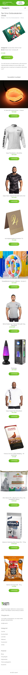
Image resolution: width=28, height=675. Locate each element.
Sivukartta (3, 664)
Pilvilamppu (14, 368)
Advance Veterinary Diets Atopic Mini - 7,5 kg (14, 542)
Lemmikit (3, 636)
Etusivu (3, 17)
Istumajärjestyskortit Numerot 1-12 (14, 238)
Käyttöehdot (4, 659)
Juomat (3, 631)
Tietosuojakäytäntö (6, 662)
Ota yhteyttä (4, 656)
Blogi (2, 654)
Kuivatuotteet (11, 47)
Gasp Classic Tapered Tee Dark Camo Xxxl (14, 196)
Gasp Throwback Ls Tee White (14, 153)
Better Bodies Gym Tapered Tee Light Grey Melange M (14, 324)
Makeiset (3, 639)
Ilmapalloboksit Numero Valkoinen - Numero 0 (14, 281)
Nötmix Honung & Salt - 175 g (14, 585)
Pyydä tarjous (20, 3)
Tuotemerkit (4, 642)
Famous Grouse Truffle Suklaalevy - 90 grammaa (14, 454)
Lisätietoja (7, 57)
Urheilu (2, 644)
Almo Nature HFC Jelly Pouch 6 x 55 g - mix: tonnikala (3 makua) (14, 498)
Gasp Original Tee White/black (14, 411)
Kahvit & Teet (18, 47)
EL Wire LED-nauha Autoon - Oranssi (14, 110)
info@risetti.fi (4, 623)
